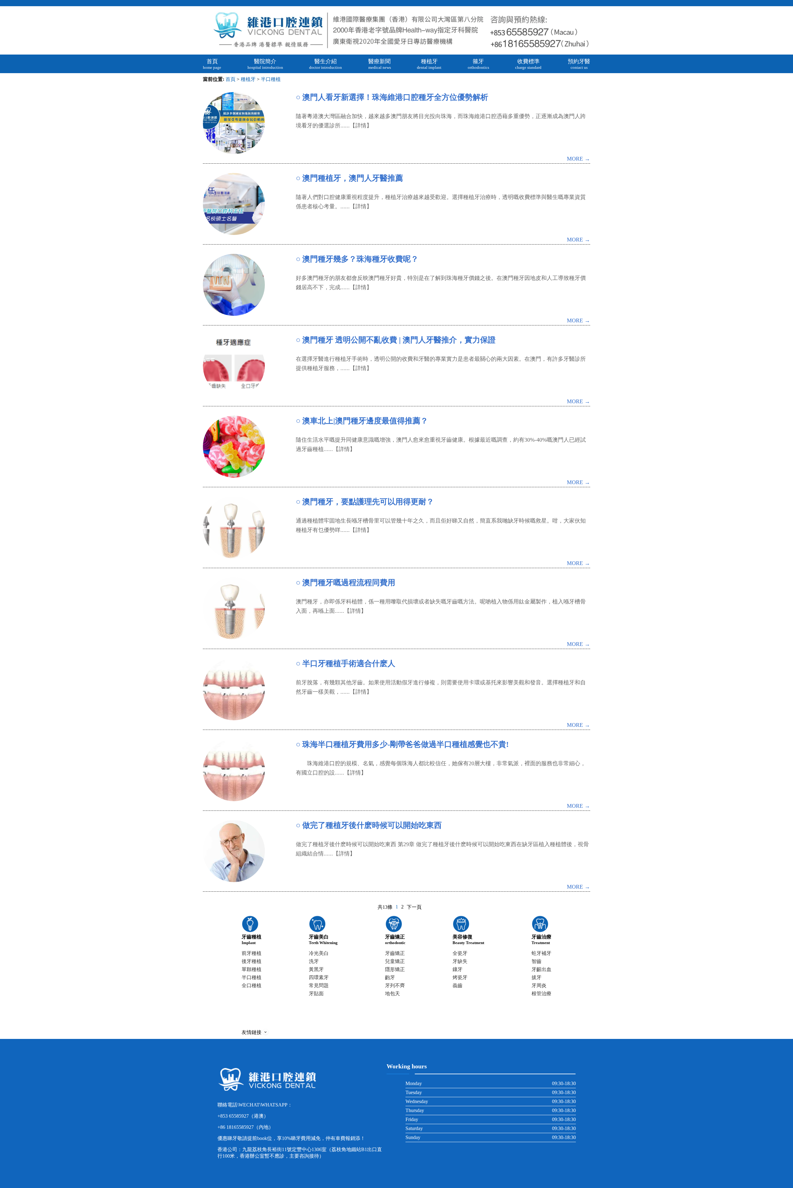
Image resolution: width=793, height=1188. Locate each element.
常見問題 (319, 985)
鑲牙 (457, 969)
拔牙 (536, 977)
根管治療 (541, 993)
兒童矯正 (395, 961)
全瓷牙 (460, 953)
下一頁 (414, 907)
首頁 (230, 79)
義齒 (457, 985)
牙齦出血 (541, 969)
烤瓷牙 (460, 977)
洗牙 (314, 961)
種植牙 (248, 79)
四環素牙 (319, 977)
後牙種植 (251, 961)
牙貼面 (316, 993)
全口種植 (251, 985)
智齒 (536, 961)
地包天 (392, 993)
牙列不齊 (395, 985)
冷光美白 (319, 953)
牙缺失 (460, 961)
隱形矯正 (395, 969)
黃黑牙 (316, 969)
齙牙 (390, 977)
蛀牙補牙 (541, 953)
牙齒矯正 (395, 953)
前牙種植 (251, 953)
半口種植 (271, 79)
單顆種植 (251, 969)
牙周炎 (539, 985)
